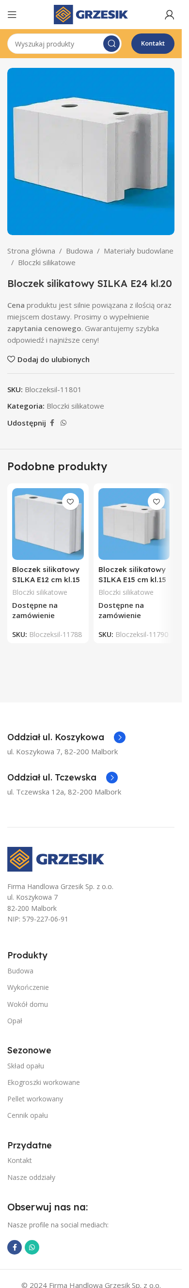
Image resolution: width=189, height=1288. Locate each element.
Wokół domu (27, 1004)
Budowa (79, 250)
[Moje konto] (169, 14)
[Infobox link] (66, 737)
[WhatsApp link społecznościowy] (63, 422)
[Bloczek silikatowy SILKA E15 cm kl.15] (134, 524)
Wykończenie (28, 987)
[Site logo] (91, 13)
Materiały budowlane (138, 250)
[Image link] (55, 858)
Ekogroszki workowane (43, 1082)
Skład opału (25, 1065)
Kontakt (153, 43)
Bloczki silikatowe (47, 262)
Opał (14, 1020)
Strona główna (31, 250)
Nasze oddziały (31, 1177)
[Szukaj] (111, 43)
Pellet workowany (35, 1098)
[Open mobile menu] (12, 14)
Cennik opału (27, 1115)
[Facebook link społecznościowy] (52, 422)
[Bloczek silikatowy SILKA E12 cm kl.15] (48, 524)
